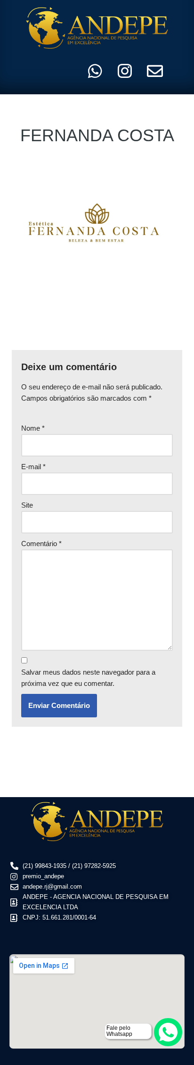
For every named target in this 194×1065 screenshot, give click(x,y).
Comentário (41, 544)
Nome (33, 428)
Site (27, 505)
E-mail (33, 467)
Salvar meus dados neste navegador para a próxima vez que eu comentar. (88, 677)
